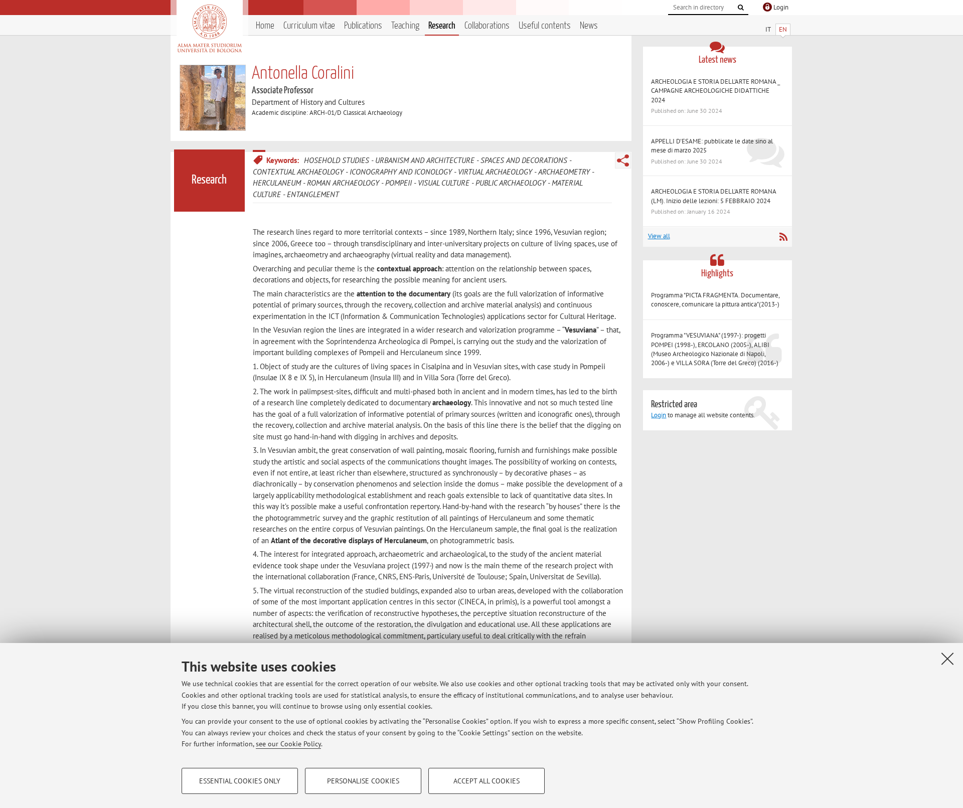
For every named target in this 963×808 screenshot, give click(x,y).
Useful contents (545, 26)
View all (659, 236)
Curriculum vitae (309, 26)
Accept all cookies (486, 780)
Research (441, 26)
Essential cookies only (239, 780)
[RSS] (783, 237)
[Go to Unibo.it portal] (209, 28)
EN (783, 29)
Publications (363, 26)
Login (658, 415)
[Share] (623, 160)
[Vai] (740, 7)
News (589, 26)
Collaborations (487, 26)
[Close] (947, 659)
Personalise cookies (363, 780)
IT (768, 29)
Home (265, 26)
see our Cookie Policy (288, 743)
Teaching (405, 26)
